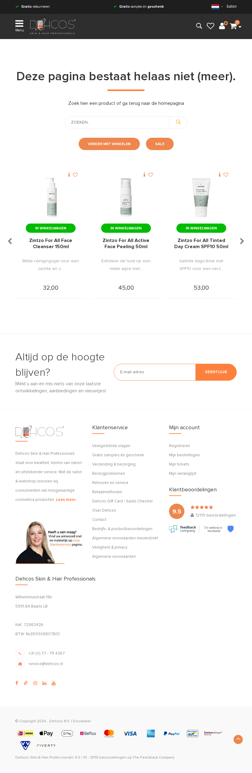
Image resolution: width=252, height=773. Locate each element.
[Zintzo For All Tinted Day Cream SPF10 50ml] (201, 197)
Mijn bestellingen (184, 455)
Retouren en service (110, 483)
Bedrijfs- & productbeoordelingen (122, 529)
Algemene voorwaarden (114, 557)
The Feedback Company (153, 757)
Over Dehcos (104, 511)
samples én (141, 6)
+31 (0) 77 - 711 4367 (47, 654)
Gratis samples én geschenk (118, 455)
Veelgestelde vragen (111, 446)
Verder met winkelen (109, 144)
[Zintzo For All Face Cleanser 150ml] (51, 197)
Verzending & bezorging (114, 464)
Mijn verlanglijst (182, 474)
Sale (159, 144)
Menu (19, 30)
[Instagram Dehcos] (35, 683)
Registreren (179, 446)
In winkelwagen (50, 228)
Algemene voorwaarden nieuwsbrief (125, 538)
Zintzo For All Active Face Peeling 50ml (126, 243)
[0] (233, 26)
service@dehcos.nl (46, 664)
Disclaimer (82, 721)
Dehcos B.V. (59, 721)
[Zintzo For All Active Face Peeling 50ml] (126, 197)
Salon (231, 7)
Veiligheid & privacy (109, 547)
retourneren (35, 6)
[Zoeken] (178, 122)
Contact (99, 520)
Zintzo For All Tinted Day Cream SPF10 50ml (201, 243)
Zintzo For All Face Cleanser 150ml (50, 243)
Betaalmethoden (107, 492)
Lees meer (66, 500)
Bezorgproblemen (108, 474)
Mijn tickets (179, 464)
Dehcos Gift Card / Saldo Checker (122, 501)
